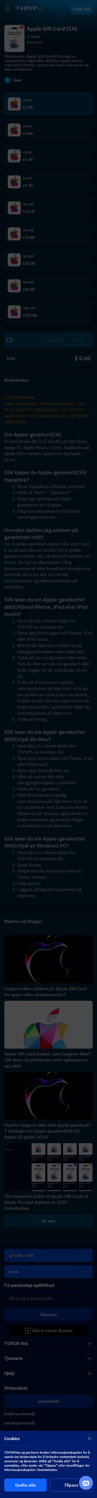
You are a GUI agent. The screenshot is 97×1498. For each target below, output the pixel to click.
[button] (48, 749)
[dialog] (48, 1464)
